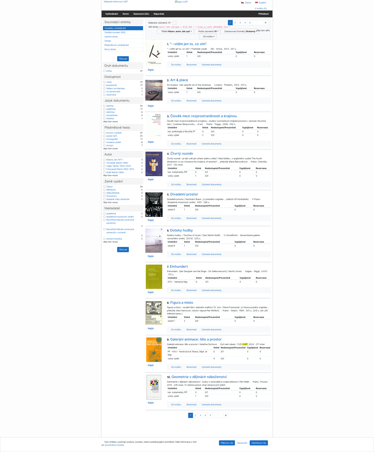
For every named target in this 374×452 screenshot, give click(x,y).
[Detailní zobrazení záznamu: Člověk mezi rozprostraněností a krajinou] (154, 126)
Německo (111, 189)
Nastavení (242, 443)
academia (111, 213)
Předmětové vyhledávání (116, 45)
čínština (110, 118)
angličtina (111, 109)
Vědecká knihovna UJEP (116, 1)
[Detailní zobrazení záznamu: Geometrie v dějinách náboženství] (154, 387)
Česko (109, 186)
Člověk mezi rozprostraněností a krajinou (202, 116)
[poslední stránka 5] (260, 22)
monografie (112, 139)
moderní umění (113, 142)
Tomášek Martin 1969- (117, 163)
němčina (110, 112)
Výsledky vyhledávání (115, 28)
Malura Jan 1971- (114, 159)
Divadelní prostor (182, 194)
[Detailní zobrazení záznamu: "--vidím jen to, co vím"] (154, 54)
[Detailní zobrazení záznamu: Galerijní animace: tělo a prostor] (154, 349)
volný (109, 82)
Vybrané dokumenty (211, 64)
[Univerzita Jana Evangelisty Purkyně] (181, 1)
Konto (126, 14)
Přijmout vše (227, 443)
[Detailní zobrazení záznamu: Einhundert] (154, 276)
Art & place (177, 80)
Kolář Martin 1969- (115, 172)
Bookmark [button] (191, 64)
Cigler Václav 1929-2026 (118, 166)
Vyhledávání (111, 14)
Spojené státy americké (117, 199)
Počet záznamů (207, 31)
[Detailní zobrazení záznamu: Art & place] (154, 90)
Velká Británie (112, 193)
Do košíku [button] (175, 64)
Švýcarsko (111, 196)
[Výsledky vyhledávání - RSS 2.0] (174, 23)
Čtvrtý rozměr (180, 153)
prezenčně (111, 85)
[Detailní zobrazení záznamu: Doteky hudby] (154, 240)
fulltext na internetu (115, 88)
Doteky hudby (180, 230)
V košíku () (260, 8)
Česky (248, 2)
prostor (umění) (114, 132)
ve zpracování (113, 91)
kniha (109, 71)
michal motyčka (114, 238)
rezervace (111, 94)
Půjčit (150, 70)
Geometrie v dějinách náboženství (197, 377)
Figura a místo (180, 303)
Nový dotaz (110, 49)
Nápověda (159, 14)
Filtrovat (123, 59)
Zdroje (107, 41)
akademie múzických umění (120, 216)
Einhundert (177, 266)
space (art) (111, 136)
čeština (109, 105)
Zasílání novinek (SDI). (115, 32)
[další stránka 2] (255, 22)
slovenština (111, 115)
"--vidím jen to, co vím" (187, 44)
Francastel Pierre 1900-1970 (120, 169)
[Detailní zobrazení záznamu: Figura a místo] (154, 312)
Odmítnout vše (259, 443)
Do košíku (207, 36)
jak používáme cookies (113, 445)
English (262, 2)
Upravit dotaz (111, 36)
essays (109, 145)
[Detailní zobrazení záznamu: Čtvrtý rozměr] (154, 163)
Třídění (175, 31)
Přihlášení (263, 14)
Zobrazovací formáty (239, 31)
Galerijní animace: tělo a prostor (194, 339)
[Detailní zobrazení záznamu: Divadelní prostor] (154, 204)
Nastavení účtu (141, 14)
